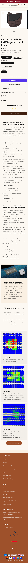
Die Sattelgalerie (11, 560)
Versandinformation (8, 465)
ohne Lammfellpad (7, 63)
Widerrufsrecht (7, 504)
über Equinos (6, 488)
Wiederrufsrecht (7, 475)
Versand (7, 50)
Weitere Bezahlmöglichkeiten (14, 84)
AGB (4, 472)
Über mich (5, 494)
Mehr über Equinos (14, 443)
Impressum (5, 462)
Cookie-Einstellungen (8, 478)
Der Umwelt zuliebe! (8, 497)
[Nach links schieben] (10, 31)
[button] (2, 5)
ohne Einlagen (6, 57)
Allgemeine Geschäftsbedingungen (12, 501)
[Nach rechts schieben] (17, 31)
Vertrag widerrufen (8, 527)
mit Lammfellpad (7, 66)
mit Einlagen (17, 57)
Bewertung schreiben (14, 113)
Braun (4, 71)
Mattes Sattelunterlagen (9, 491)
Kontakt (5, 459)
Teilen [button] (4, 100)
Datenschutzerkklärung (9, 469)
